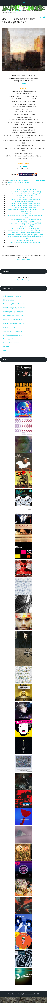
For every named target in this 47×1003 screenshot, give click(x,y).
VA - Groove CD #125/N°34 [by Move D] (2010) (26, 219)
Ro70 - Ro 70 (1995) (26, 213)
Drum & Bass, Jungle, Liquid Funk (14, 308)
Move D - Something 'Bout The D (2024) (25, 190)
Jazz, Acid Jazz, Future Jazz (11, 327)
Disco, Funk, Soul (8, 300)
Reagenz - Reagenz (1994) (25, 240)
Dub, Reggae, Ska (9, 339)
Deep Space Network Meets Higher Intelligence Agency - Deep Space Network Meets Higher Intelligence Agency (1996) (25, 237)
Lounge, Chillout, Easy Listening (13, 323)
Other (5, 351)
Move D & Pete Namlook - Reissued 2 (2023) (25, 205)
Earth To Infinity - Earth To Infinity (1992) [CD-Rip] (25, 194)
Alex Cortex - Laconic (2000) (26, 227)
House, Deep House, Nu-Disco (18, 181)
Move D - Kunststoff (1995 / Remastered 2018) (26, 192)
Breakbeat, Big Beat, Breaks (12, 335)
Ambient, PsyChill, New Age (12, 296)
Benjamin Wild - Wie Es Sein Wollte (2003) (25, 229)
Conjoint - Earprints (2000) (25, 225)
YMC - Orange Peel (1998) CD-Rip (25, 207)
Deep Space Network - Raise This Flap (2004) (25, 233)
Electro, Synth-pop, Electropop (13, 312)
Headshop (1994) (25, 211)
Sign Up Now (21, 259)
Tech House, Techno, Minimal (13, 331)
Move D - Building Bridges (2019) (25, 202)
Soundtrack (7, 347)
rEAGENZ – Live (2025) (26, 198)
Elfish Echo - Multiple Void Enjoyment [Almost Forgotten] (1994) (26, 216)
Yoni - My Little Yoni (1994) (25, 221)
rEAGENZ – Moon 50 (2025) (25, 196)
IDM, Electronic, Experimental (12, 319)
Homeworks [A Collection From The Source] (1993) (26, 223)
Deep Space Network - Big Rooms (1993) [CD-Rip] (26, 242)
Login (28, 259)
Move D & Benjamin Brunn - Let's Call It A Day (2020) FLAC (25, 209)
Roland (10, 182)
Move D (20, 182)
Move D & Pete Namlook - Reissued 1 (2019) (25, 203)
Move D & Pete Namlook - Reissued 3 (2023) (25, 200)
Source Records (28, 182)
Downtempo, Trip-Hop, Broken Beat (15, 304)
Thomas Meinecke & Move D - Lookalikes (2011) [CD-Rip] (25, 231)
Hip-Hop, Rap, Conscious (11, 343)
